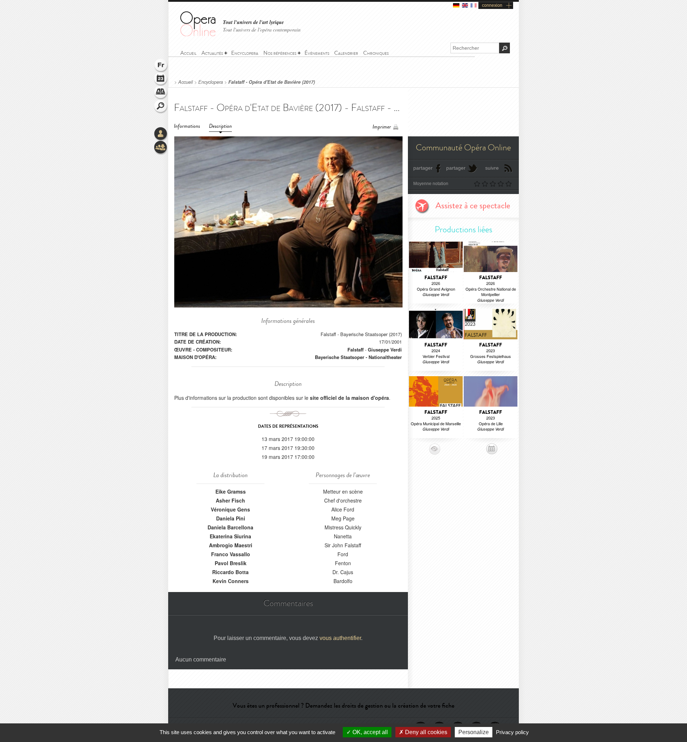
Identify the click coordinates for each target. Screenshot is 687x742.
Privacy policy (512, 732)
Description (220, 126)
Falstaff (355, 349)
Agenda (161, 79)
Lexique (161, 93)
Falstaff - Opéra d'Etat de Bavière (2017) (271, 82)
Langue (161, 66)
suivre (492, 168)
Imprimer (381, 127)
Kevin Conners (231, 581)
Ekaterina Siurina (230, 536)
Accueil (185, 82)
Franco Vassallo (230, 554)
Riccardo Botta (230, 572)
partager (423, 168)
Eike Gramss (230, 491)
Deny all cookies (425, 732)
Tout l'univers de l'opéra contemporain (262, 29)
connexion (492, 5)
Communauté (161, 148)
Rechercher (161, 107)
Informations (187, 126)
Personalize (473, 732)
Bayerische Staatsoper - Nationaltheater (358, 357)
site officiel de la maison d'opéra (349, 397)
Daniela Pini (230, 518)
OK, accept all (369, 732)
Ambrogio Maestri (230, 545)
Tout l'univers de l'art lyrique (253, 22)
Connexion (161, 134)
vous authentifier (340, 638)
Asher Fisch (230, 500)
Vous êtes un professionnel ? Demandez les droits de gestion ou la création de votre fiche (343, 705)
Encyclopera (210, 82)
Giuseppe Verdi (385, 349)
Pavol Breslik (231, 563)
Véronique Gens (230, 509)
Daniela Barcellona (230, 527)
